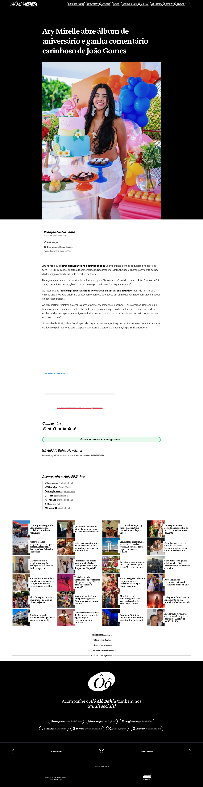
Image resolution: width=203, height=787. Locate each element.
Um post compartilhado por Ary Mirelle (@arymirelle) (80, 408)
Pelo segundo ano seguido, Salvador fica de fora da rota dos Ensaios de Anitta (176, 529)
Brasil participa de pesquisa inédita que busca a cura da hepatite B (42, 617)
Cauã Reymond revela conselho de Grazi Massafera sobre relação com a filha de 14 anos (176, 547)
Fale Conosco (147, 751)
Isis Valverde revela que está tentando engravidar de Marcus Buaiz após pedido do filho (176, 617)
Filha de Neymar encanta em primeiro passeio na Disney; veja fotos (42, 600)
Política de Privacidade (101, 766)
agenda (180, 3)
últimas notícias (76, 3)
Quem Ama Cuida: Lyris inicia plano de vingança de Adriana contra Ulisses (86, 529)
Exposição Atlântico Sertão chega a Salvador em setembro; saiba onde (131, 617)
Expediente (56, 751)
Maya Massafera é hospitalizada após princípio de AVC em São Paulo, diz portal (41, 564)
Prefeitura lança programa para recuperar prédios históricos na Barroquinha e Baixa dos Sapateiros (42, 546)
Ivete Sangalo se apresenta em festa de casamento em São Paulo (176, 582)
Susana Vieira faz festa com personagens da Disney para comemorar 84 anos (86, 600)
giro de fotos (92, 3)
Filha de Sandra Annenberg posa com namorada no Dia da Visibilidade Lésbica (129, 600)
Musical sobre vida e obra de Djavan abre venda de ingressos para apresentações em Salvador (86, 617)
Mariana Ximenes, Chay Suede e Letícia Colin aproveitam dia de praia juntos (130, 529)
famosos (144, 3)
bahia (116, 3)
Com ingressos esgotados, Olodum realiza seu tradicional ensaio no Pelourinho (42, 529)
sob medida (157, 3)
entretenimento (129, 3)
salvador (106, 3)
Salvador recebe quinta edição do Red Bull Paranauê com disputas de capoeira (177, 564)
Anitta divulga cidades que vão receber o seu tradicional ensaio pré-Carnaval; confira (132, 582)
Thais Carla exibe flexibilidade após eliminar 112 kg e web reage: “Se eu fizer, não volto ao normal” (87, 582)
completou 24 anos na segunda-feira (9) (83, 265)
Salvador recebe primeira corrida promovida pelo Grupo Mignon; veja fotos (131, 564)
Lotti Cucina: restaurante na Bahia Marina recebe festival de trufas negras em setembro (86, 547)
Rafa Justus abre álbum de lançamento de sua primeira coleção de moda (177, 600)
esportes (169, 3)
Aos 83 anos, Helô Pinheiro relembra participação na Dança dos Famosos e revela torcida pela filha (42, 582)
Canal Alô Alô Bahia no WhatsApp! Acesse (101, 439)
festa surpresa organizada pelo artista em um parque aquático (95, 290)
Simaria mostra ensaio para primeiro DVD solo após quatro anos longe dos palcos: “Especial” (85, 564)
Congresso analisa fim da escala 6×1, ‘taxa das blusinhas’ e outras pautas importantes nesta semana (131, 546)
